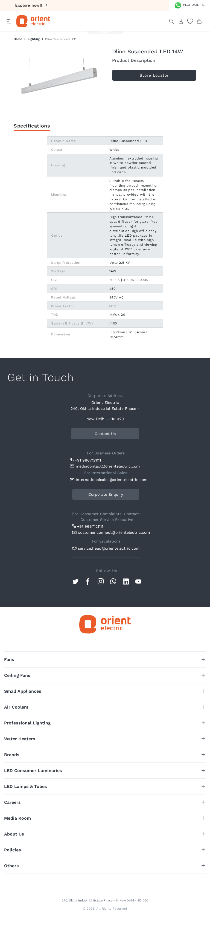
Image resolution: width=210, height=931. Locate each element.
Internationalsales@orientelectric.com (108, 479)
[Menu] (9, 21)
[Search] (171, 21)
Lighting (34, 39)
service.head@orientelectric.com (108, 548)
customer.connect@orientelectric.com (109, 532)
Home (18, 39)
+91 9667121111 (88, 460)
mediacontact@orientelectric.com (108, 466)
